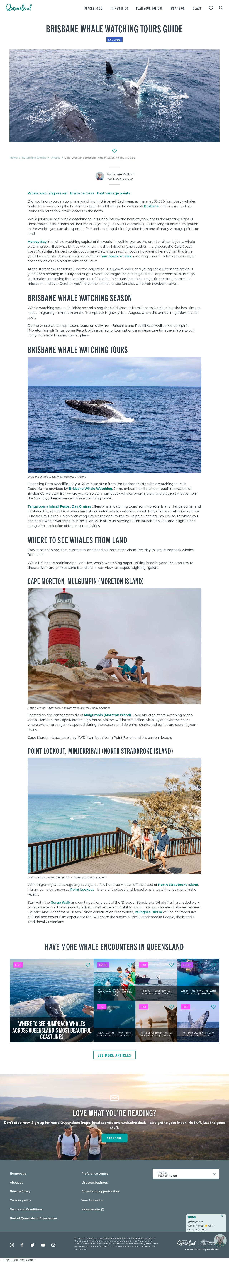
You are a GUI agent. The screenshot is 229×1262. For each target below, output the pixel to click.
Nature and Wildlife (34, 157)
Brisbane (151, 206)
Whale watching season (47, 193)
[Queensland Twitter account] (33, 1245)
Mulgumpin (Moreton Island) (107, 715)
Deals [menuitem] (197, 8)
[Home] (19, 10)
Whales (55, 157)
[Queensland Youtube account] (43, 1245)
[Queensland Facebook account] (22, 1245)
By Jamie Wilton (120, 174)
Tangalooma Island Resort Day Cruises (59, 506)
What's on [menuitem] (178, 8)
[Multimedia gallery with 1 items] (114, 96)
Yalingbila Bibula (148, 912)
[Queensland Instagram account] (12, 1245)
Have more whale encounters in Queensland (114, 946)
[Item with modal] (114, 95)
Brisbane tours (82, 193)
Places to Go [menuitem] (93, 8)
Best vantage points (113, 193)
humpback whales (116, 256)
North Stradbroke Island (178, 884)
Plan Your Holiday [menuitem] (149, 8)
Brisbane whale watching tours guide (114, 28)
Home (14, 157)
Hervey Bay (37, 241)
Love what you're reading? (114, 1112)
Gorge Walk (60, 902)
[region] (114, 248)
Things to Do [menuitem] (119, 8)
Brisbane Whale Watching (90, 488)
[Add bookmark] (114, 151)
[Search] (221, 7)
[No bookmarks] (211, 8)
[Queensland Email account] (53, 1245)
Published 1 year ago (120, 178)
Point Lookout (82, 889)
